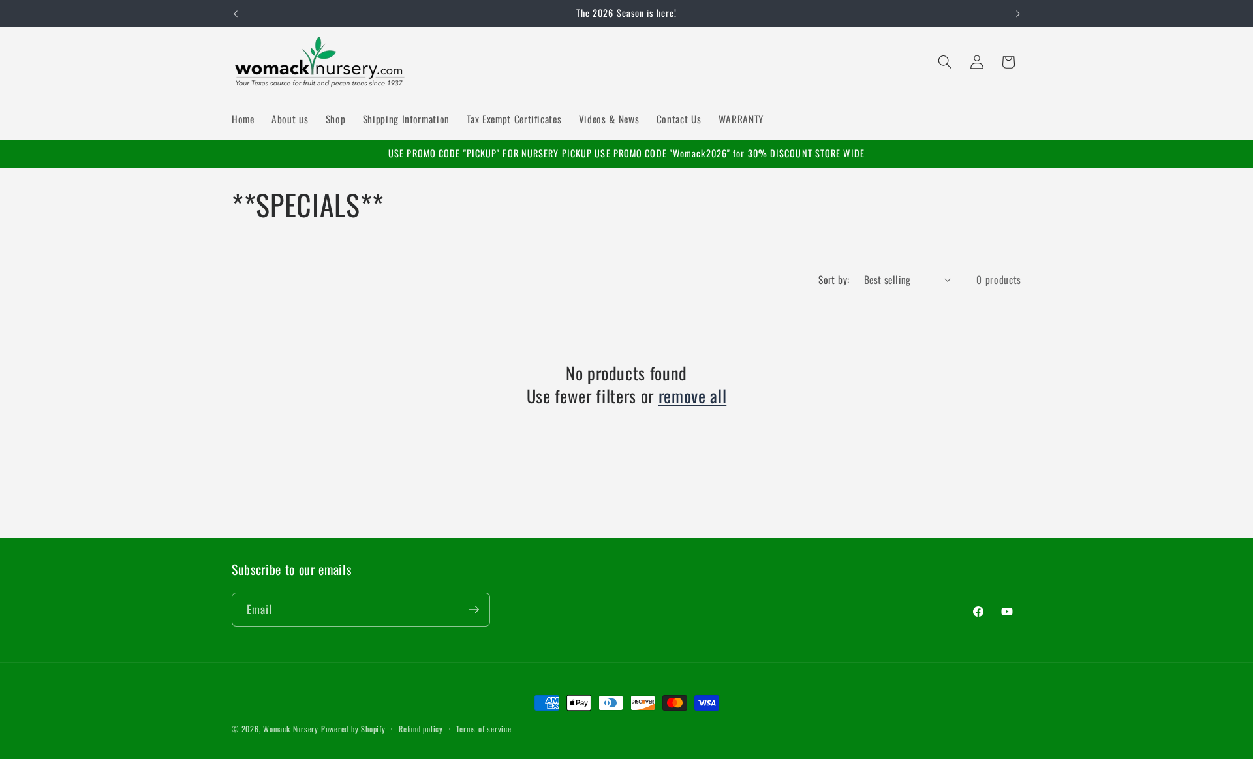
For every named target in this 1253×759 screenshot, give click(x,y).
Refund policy (421, 728)
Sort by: (834, 279)
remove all (692, 395)
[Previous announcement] (235, 13)
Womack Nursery (290, 728)
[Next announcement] (1018, 13)
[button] (945, 62)
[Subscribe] (473, 610)
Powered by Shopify (353, 728)
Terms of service (483, 728)
